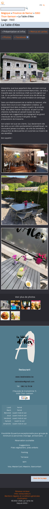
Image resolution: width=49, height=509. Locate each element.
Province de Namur (23, 13)
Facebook (21, 37)
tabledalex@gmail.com (24, 381)
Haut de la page (40, 478)
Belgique (5, 13)
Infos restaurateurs (22, 494)
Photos (7, 37)
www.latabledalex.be (24, 377)
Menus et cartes (38, 31)
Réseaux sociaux (22, 491)
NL (44, 5)
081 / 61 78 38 (26, 386)
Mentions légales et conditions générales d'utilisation (22, 497)
